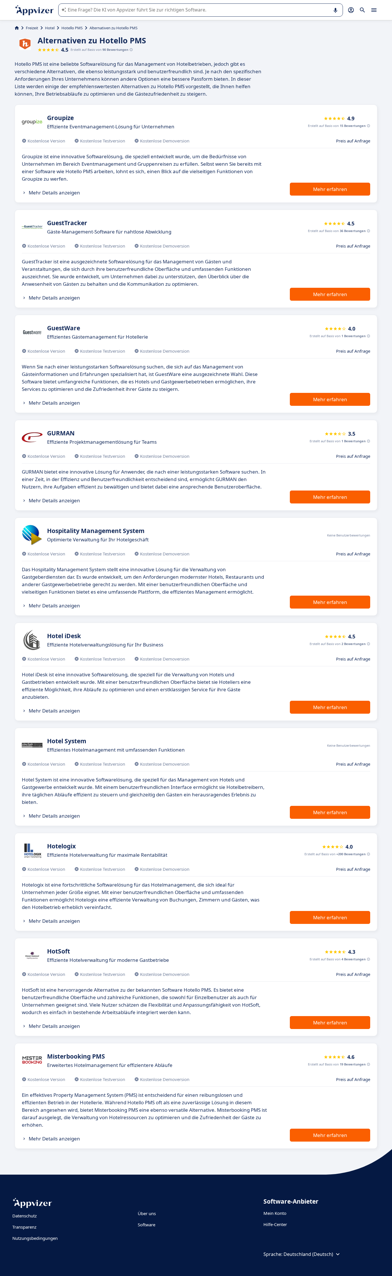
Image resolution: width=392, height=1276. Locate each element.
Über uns (147, 1213)
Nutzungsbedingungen (35, 1238)
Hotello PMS (72, 27)
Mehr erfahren (330, 189)
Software (146, 1224)
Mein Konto (274, 1213)
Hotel (50, 27)
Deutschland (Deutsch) (308, 1254)
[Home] (17, 28)
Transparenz (24, 1227)
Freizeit (32, 27)
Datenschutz (24, 1216)
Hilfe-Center (275, 1224)
